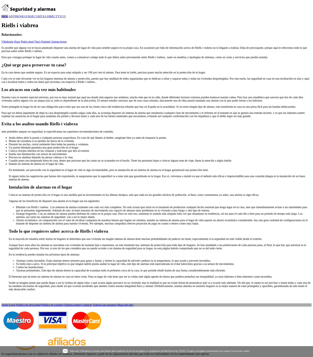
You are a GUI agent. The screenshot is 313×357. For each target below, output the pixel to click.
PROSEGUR (22, 16)
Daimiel (45, 41)
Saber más (74, 351)
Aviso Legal (8, 304)
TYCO (62, 16)
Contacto (87, 304)
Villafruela (7, 41)
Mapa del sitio (125, 304)
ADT (12, 16)
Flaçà (37, 41)
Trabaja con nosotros (104, 304)
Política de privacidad (28, 304)
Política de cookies (52, 304)
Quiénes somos (72, 304)
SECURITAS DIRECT (44, 16)
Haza (17, 41)
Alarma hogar (59, 41)
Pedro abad (27, 41)
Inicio (4, 16)
